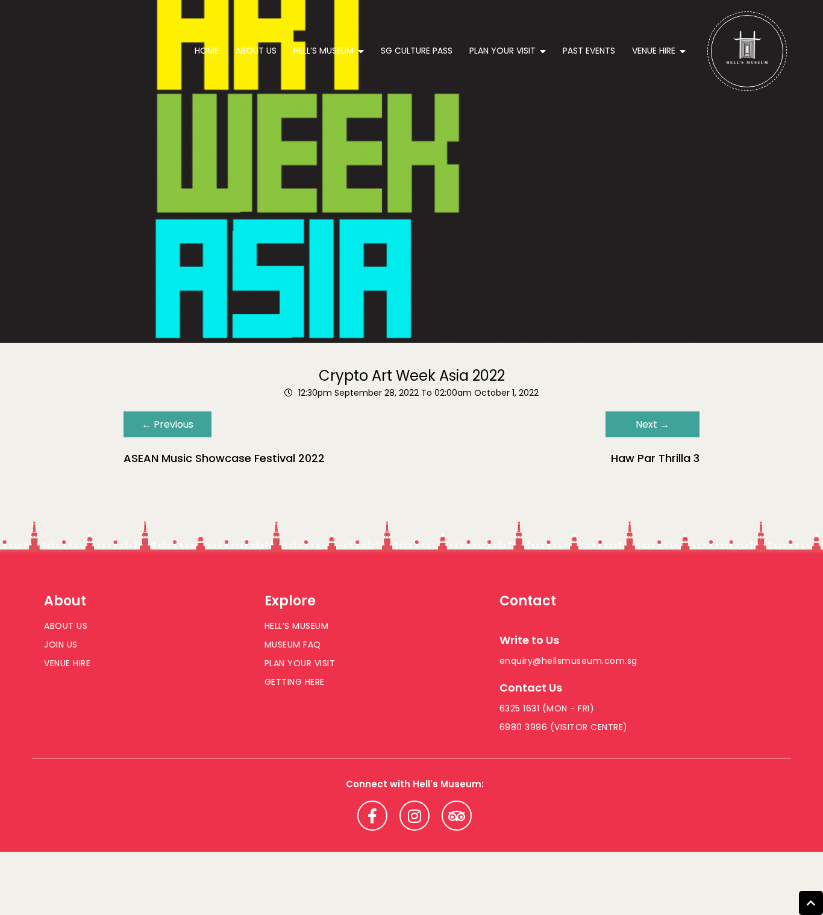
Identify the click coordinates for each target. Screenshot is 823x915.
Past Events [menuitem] (589, 51)
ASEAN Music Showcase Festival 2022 (224, 458)
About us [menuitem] (256, 51)
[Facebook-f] (372, 816)
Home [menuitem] (207, 51)
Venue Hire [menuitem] (653, 51)
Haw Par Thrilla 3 (655, 458)
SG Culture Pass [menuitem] (416, 51)
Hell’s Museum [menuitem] (323, 51)
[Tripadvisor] (457, 816)
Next (652, 424)
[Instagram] (414, 816)
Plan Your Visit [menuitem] (502, 51)
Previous (167, 424)
